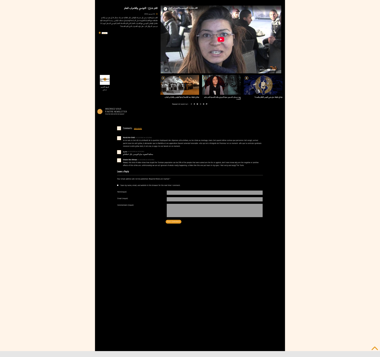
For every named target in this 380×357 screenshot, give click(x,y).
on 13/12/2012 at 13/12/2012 (146, 160)
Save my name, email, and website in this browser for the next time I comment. (150, 185)
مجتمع (105, 33)
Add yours (138, 128)
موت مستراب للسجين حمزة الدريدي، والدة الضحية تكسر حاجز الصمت (222, 98)
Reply (157, 137)
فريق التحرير (105, 87)
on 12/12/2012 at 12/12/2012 (136, 151)
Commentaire (125, 205)
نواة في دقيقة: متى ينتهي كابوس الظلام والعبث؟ (268, 97)
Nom (122, 192)
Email (122, 198)
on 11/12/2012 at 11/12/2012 (143, 137)
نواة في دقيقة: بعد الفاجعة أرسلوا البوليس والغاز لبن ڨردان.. (181, 97)
